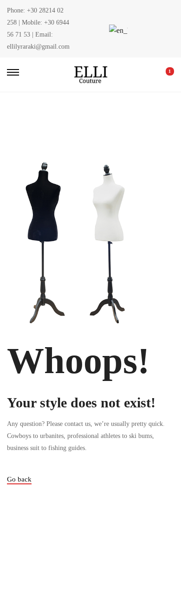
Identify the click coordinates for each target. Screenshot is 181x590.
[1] (163, 74)
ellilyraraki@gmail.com (38, 46)
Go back (19, 479)
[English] (117, 30)
